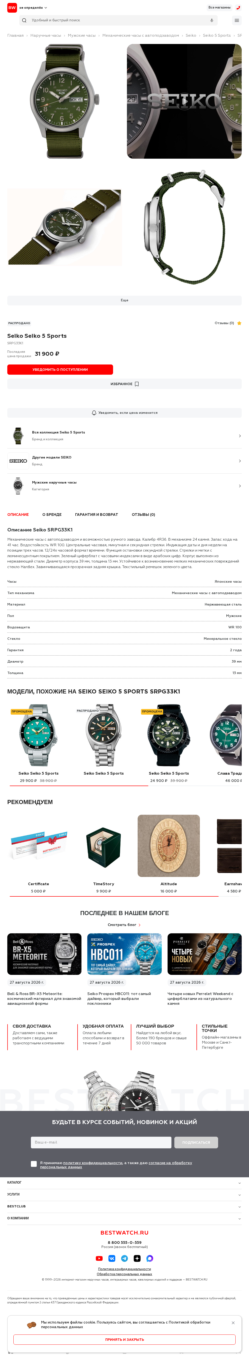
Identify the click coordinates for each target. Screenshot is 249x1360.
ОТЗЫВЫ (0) (143, 515)
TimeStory (103, 884)
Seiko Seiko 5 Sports (38, 774)
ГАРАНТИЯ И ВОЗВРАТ (96, 515)
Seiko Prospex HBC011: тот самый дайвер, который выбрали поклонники (119, 999)
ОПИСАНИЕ (18, 515)
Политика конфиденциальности (124, 1269)
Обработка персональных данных (124, 1274)
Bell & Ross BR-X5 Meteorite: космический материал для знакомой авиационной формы (44, 999)
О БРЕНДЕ (52, 515)
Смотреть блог (122, 925)
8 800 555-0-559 (125, 1243)
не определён (31, 7)
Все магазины (220, 7)
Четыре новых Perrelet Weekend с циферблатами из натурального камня (200, 999)
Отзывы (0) (224, 323)
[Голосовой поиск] (212, 20)
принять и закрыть (124, 1340)
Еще (124, 300)
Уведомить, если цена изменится (128, 413)
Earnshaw (233, 884)
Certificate (38, 884)
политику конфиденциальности (92, 1163)
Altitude (168, 884)
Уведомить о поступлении (60, 370)
